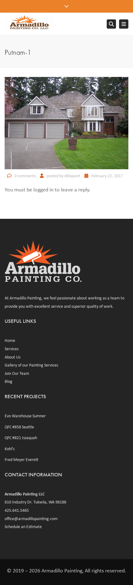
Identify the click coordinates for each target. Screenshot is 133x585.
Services (12, 348)
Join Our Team (17, 373)
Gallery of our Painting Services (31, 365)
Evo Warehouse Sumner (25, 416)
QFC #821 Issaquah (21, 437)
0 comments (25, 175)
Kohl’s (10, 448)
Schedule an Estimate (23, 526)
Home (10, 340)
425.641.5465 (17, 510)
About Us (12, 357)
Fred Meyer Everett (21, 459)
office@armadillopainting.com (31, 518)
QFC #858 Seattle (19, 427)
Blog (8, 381)
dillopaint (72, 175)
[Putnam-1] (66, 122)
